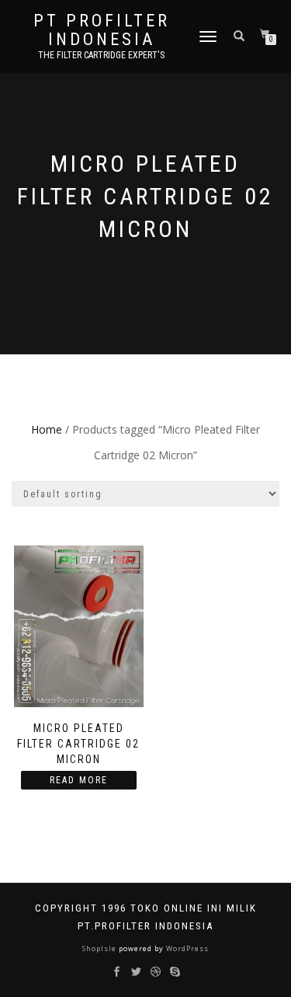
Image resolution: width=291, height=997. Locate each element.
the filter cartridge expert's (101, 55)
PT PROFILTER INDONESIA (101, 30)
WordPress (186, 948)
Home (46, 429)
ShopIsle (100, 948)
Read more (79, 780)
